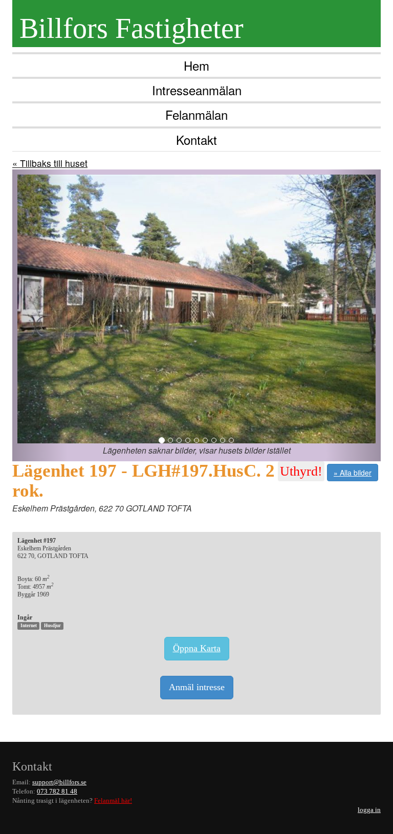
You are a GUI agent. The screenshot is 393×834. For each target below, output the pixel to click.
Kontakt (196, 139)
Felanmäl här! (113, 800)
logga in (369, 810)
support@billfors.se (59, 782)
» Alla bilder (353, 472)
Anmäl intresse (197, 687)
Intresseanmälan (197, 90)
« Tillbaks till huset (50, 163)
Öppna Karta (197, 648)
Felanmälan (196, 114)
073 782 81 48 (57, 791)
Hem (196, 65)
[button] (40, 315)
